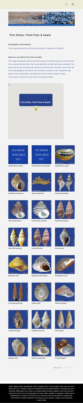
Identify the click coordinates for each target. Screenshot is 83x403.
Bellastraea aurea (13, 276)
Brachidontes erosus (61, 276)
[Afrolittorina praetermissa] (18, 182)
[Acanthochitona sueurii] (65, 154)
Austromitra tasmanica (15, 248)
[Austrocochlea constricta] (41, 209)
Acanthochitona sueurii (62, 166)
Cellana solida (36, 303)
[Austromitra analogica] (65, 209)
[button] (36, 109)
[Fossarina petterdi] (65, 347)
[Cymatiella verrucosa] (41, 319)
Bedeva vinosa (59, 248)
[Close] (48, 97)
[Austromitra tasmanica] (18, 237)
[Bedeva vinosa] (65, 237)
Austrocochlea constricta (39, 221)
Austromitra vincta (37, 248)
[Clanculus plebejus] (65, 292)
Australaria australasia (62, 193)
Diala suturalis (59, 330)
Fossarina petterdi (60, 358)
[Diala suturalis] (65, 319)
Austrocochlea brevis (14, 221)
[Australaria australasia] (65, 182)
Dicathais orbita (13, 358)
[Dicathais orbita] (18, 347)
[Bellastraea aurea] (18, 264)
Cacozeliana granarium (15, 303)
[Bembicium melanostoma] (41, 264)
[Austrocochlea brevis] (18, 209)
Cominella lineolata (14, 330)
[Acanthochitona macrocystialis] (41, 154)
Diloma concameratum (38, 358)
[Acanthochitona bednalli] (18, 154)
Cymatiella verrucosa (38, 330)
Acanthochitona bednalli (15, 166)
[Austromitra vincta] (41, 237)
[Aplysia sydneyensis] (41, 182)
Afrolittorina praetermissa (16, 193)
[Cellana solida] (41, 292)
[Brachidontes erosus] (65, 264)
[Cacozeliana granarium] (18, 292)
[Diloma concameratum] (41, 347)
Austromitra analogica (61, 221)
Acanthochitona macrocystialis (41, 166)
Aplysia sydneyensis (38, 193)
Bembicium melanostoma (39, 276)
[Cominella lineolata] (18, 319)
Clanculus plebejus (61, 303)
